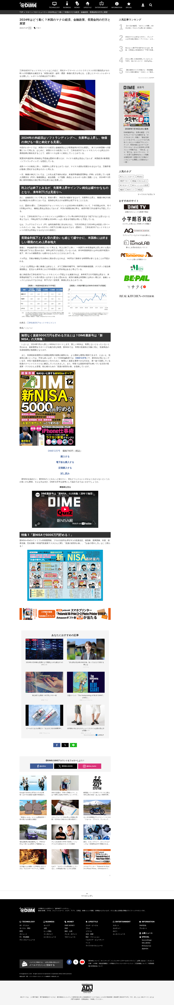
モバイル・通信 (25, 928)
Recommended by (89, 735)
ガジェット (23, 934)
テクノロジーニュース (27, 940)
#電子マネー (124, 181)
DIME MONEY (70, 925)
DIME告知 (142, 925)
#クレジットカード (127, 177)
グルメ (88, 928)
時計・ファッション (93, 937)
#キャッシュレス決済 (140, 185)
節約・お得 (68, 931)
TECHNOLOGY (28, 922)
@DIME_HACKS (67, 766)
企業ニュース (147, 933)
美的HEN (145, 949)
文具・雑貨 (89, 934)
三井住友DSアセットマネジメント (41, 322)
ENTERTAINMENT (123, 922)
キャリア (47, 925)
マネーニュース (39, 12)
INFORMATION (148, 922)
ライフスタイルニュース (94, 945)
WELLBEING (146, 943)
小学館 (95, 963)
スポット (116, 925)
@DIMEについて (93, 961)
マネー (28, 12)
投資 (66, 928)
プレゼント (143, 928)
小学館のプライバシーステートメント (121, 963)
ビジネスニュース (50, 937)
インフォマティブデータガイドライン (123, 961)
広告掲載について (141, 963)
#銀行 (122, 190)
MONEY (70, 922)
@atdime (43, 766)
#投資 (140, 190)
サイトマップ (105, 961)
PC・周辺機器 (24, 937)
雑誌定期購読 (103, 963)
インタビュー (48, 934)
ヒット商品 (47, 931)
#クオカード (124, 185)
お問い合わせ (141, 961)
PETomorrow (146, 946)
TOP (21, 12)
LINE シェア (73, 745)
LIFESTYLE (93, 922)
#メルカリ (143, 181)
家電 (21, 931)
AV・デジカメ (24, 925)
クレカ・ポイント (71, 934)
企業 (45, 928)
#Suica (139, 177)
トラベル (89, 931)
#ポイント (131, 190)
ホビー (115, 931)
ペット (88, 943)
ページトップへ (87, 896)
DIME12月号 (54, 450)
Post (65, 745)
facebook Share (56, 745)
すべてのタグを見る (145, 194)
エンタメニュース (119, 934)
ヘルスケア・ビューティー (95, 940)
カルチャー (116, 928)
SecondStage (147, 940)
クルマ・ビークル (92, 925)
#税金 (134, 181)
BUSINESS (49, 922)
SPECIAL (145, 937)
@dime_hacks (91, 766)
